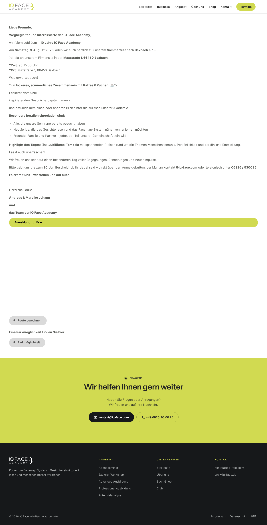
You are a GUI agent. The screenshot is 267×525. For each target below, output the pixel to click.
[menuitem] (145, 6)
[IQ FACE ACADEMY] (21, 6)
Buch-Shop (164, 481)
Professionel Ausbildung (115, 488)
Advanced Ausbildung (113, 481)
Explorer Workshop (111, 474)
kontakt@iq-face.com (229, 467)
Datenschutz (238, 516)
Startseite (163, 467)
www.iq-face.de (225, 474)
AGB (253, 516)
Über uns (163, 474)
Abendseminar (108, 467)
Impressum (218, 516)
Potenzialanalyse (110, 495)
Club (160, 488)
